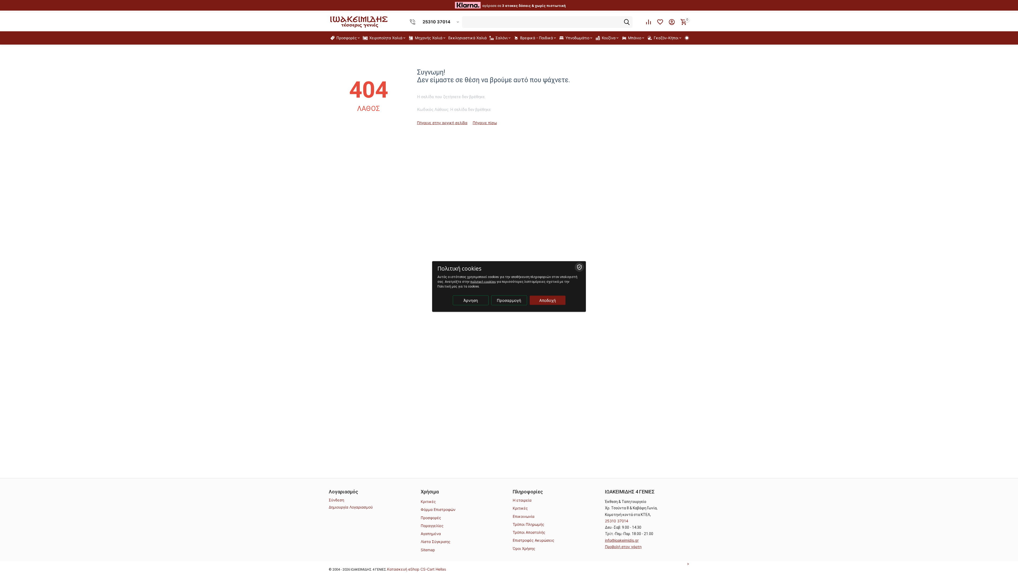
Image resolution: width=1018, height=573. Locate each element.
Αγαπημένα (431, 533)
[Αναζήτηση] (627, 22)
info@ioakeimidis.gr (622, 540)
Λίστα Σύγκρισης (435, 541)
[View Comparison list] (648, 22)
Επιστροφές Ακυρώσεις (533, 540)
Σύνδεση (336, 500)
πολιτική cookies (483, 282)
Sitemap (428, 550)
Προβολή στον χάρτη (623, 546)
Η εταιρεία (522, 500)
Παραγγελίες (432, 525)
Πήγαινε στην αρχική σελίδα (442, 122)
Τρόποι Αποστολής (529, 532)
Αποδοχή (547, 300)
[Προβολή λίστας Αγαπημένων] (660, 22)
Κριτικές (428, 501)
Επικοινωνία (523, 516)
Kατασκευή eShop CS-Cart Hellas (416, 569)
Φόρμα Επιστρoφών (438, 509)
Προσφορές (431, 517)
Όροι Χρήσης (524, 548)
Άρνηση (470, 300)
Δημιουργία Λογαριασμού (351, 507)
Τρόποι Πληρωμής (528, 524)
